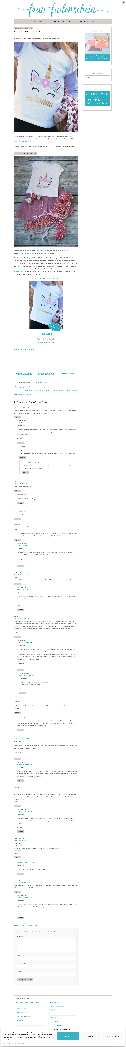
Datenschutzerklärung (16, 1043)
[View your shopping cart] (123, 2)
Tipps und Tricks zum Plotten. (23, 141)
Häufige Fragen (53, 1010)
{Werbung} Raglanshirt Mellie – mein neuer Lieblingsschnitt (32, 387)
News (34, 21)
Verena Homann (18, 510)
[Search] (108, 77)
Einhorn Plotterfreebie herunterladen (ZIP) (25, 153)
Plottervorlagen (28, 28)
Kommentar (21, 936)
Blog (47, 21)
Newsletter (66, 21)
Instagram (30, 253)
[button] (122, 1029)
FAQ (74, 21)
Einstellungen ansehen (112, 1036)
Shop (40, 21)
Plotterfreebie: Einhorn (28, 31)
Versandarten (53, 1017)
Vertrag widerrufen (54, 1021)
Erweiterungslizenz (20, 271)
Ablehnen (90, 1036)
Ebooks (17, 28)
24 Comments (42, 382)
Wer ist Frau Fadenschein (56, 1025)
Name (18, 955)
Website (19, 971)
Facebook (39, 250)
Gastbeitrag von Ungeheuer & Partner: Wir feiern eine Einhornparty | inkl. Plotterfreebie (51, 390)
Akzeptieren (68, 1036)
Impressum (25, 1043)
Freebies (56, 21)
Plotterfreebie (27, 394)
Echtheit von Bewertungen (24, 1016)
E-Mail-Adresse (21, 963)
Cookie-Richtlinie (6, 1043)
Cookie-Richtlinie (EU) (86, 21)
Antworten (17, 417)
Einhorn (20, 394)
